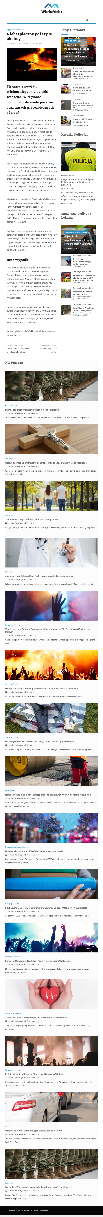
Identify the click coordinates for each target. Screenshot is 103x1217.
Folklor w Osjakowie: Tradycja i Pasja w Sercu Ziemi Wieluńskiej (38, 961)
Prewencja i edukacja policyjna (16, 847)
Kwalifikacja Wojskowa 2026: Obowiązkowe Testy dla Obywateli (83, 310)
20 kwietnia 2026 (81, 110)
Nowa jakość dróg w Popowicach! (82, 120)
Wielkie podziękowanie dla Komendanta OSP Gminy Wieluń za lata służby (84, 279)
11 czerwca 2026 (81, 79)
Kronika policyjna (67, 175)
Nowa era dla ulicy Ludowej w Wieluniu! (83, 89)
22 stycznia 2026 (81, 315)
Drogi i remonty (71, 41)
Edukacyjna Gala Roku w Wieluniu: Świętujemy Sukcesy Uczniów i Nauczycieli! (46, 908)
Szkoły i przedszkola (12, 737)
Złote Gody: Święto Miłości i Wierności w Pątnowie (31, 519)
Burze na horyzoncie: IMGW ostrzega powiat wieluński (34, 851)
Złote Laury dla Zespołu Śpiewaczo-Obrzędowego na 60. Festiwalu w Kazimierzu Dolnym (47, 630)
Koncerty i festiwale (12, 406)
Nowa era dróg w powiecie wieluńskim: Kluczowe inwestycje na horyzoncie (83, 107)
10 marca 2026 (69, 188)
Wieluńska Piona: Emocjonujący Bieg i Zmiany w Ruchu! (34, 1130)
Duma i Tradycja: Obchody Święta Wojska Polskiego (32, 409)
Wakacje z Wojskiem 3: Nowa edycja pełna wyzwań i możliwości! (38, 1187)
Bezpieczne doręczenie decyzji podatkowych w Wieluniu (82, 263)
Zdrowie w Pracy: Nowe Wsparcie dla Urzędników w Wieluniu (36, 1017)
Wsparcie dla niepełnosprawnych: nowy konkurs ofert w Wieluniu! (78, 240)
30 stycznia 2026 (81, 283)
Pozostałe (9, 515)
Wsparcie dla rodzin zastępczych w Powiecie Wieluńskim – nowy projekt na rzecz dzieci (84, 297)
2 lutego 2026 (80, 266)
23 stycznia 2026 (81, 299)
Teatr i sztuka (10, 459)
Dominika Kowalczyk (33, 43)
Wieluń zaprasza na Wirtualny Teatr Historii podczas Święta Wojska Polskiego (46, 462)
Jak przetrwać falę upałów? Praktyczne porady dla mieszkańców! (39, 576)
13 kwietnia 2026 (81, 125)
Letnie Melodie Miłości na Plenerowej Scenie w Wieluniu (34, 1074)
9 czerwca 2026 (81, 94)
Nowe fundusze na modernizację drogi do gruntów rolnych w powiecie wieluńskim (48, 794)
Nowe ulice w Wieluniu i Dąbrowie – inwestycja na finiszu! (84, 74)
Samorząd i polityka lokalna (76, 232)
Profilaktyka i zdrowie (13, 1013)
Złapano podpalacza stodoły (48, 350)
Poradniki (8, 572)
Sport (7, 1127)
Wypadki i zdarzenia (15, 30)
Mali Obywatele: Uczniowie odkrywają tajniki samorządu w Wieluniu (40, 741)
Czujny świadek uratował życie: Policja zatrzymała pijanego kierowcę (77, 182)
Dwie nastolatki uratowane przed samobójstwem (18, 350)
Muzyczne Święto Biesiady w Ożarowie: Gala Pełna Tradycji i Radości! (41, 688)
